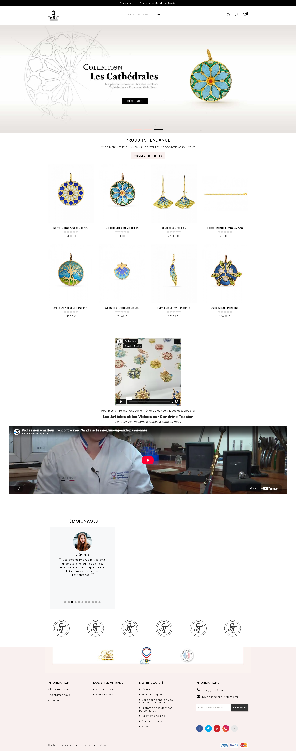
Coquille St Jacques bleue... (122, 308)
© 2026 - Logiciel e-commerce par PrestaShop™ (79, 745)
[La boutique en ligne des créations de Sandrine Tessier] (148, 660)
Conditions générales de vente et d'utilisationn (156, 701)
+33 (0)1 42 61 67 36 (214, 690)
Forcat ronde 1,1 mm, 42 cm (225, 228)
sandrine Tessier (105, 689)
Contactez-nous (152, 721)
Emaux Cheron (104, 694)
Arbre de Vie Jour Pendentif (71, 308)
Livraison (147, 689)
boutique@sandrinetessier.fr (220, 697)
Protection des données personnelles (155, 709)
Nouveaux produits (62, 689)
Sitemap (55, 700)
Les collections (138, 14)
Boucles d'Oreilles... (174, 228)
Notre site (148, 726)
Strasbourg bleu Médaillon (122, 228)
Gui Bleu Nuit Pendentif (225, 308)
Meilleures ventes (148, 155)
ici (193, 410)
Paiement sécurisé (153, 716)
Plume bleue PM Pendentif (173, 308)
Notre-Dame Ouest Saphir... (71, 228)
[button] (236, 14)
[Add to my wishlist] (90, 171)
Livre (158, 14)
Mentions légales (152, 694)
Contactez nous (60, 694)
